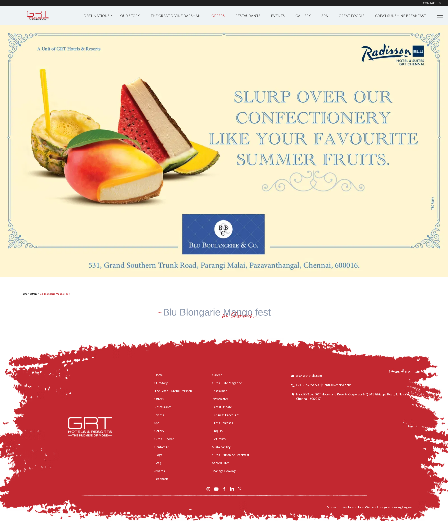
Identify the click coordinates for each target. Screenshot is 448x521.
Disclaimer (219, 391)
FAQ (157, 463)
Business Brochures (226, 415)
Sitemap (332, 507)
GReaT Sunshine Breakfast (400, 15)
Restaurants (247, 15)
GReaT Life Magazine (227, 383)
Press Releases (222, 423)
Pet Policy (219, 439)
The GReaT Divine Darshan (175, 15)
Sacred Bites (220, 463)
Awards (159, 471)
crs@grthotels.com (309, 375)
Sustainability (221, 447)
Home (23, 293)
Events (278, 15)
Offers (218, 15)
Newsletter (220, 399)
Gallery (303, 15)
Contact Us (162, 447)
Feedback (161, 479)
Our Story (130, 15)
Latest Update (222, 407)
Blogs (158, 455)
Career (217, 375)
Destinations (97, 15)
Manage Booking (224, 471)
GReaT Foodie (351, 15)
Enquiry (217, 431)
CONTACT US (432, 3)
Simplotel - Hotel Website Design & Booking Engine (377, 507)
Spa (324, 15)
